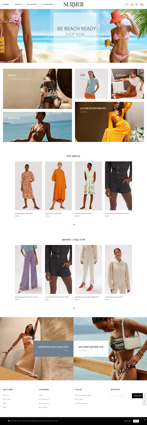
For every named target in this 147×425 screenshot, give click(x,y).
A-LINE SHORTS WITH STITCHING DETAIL (117, 297)
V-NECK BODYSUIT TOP (52, 213)
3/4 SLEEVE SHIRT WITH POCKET (24, 213)
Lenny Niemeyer (44, 399)
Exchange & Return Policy (83, 395)
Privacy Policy (79, 399)
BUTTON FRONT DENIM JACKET (54, 297)
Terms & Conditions (81, 403)
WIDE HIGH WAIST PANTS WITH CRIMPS (86, 297)
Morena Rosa (43, 407)
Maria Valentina (44, 403)
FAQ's (5, 403)
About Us (6, 395)
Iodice (41, 395)
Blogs (4, 407)
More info (127, 421)
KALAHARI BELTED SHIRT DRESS (84, 213)
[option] (29, 191)
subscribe (138, 396)
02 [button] (74, 224)
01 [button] (73, 224)
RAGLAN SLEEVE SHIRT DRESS (113, 213)
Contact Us (6, 399)
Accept (136, 421)
